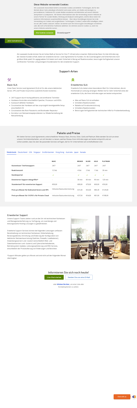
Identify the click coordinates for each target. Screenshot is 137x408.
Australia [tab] (69, 152)
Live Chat (125, 397)
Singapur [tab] (37, 152)
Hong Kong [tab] (60, 152)
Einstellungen (64, 33)
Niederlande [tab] (11, 152)
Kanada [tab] (83, 152)
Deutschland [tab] (22, 152)
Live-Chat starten (54, 277)
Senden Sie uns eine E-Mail (79, 277)
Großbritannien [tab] (48, 152)
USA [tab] (30, 152)
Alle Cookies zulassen (44, 33)
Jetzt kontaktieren (14, 41)
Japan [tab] (76, 152)
